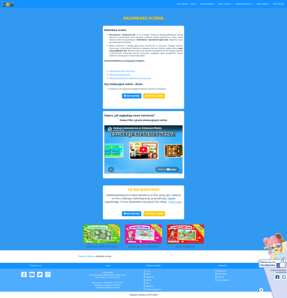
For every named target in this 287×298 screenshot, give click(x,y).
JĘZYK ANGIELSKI (185, 246)
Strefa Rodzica (262, 4)
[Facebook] (24, 276)
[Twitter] (40, 276)
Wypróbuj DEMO (154, 96)
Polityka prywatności (153, 289)
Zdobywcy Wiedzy (86, 256)
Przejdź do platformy (243, 4)
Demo (193, 4)
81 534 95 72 (118, 283)
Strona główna (182, 4)
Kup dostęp (133, 96)
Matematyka (222, 274)
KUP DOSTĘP (278, 4)
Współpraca (150, 277)
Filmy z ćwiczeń (224, 4)
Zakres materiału (206, 4)
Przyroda (220, 277)
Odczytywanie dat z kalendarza (122, 71)
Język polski (222, 271)
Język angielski (223, 280)
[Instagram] (47, 276)
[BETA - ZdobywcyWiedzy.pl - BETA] (8, 4)
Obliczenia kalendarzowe (119, 74)
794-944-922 (107, 283)
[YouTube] (32, 276)
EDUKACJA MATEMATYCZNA (101, 246)
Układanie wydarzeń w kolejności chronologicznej (130, 78)
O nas (148, 271)
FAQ (147, 283)
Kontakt (148, 280)
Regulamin (149, 286)
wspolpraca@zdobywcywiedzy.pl (108, 288)
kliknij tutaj (175, 201)
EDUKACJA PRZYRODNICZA (143, 246)
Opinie (148, 274)
